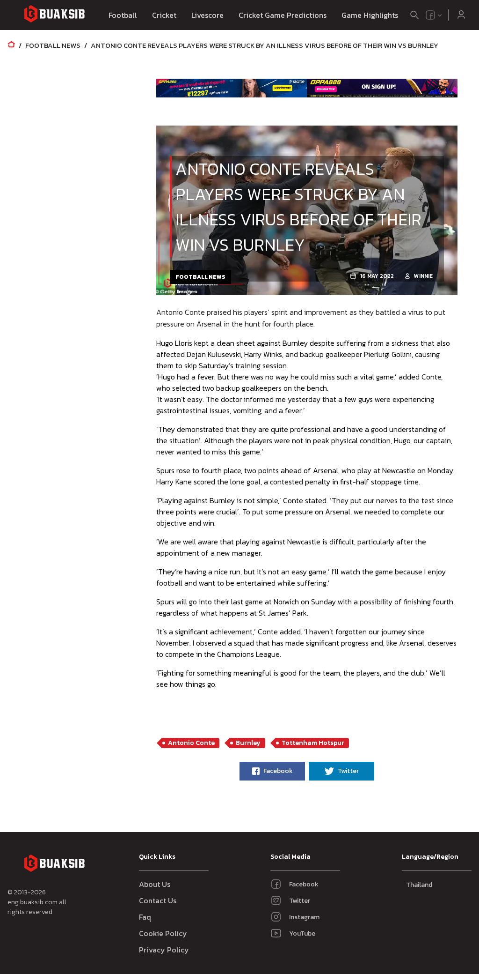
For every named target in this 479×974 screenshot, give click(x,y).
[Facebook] (430, 15)
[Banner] (231, 88)
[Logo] (54, 15)
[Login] (461, 15)
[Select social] (434, 15)
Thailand (419, 885)
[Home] (11, 45)
